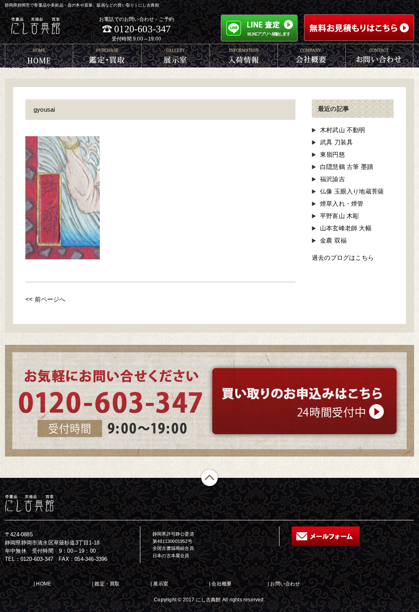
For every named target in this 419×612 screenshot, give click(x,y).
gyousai (44, 109)
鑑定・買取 (107, 584)
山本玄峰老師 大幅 (346, 228)
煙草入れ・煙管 (341, 203)
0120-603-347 (142, 29)
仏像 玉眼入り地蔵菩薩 (352, 191)
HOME (43, 584)
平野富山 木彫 (339, 215)
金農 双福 (333, 240)
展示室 (160, 584)
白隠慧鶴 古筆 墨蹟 (346, 166)
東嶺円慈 (332, 154)
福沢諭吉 (332, 179)
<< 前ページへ (45, 299)
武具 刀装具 (336, 142)
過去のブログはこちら (343, 257)
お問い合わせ (285, 584)
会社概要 (222, 584)
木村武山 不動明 (342, 129)
